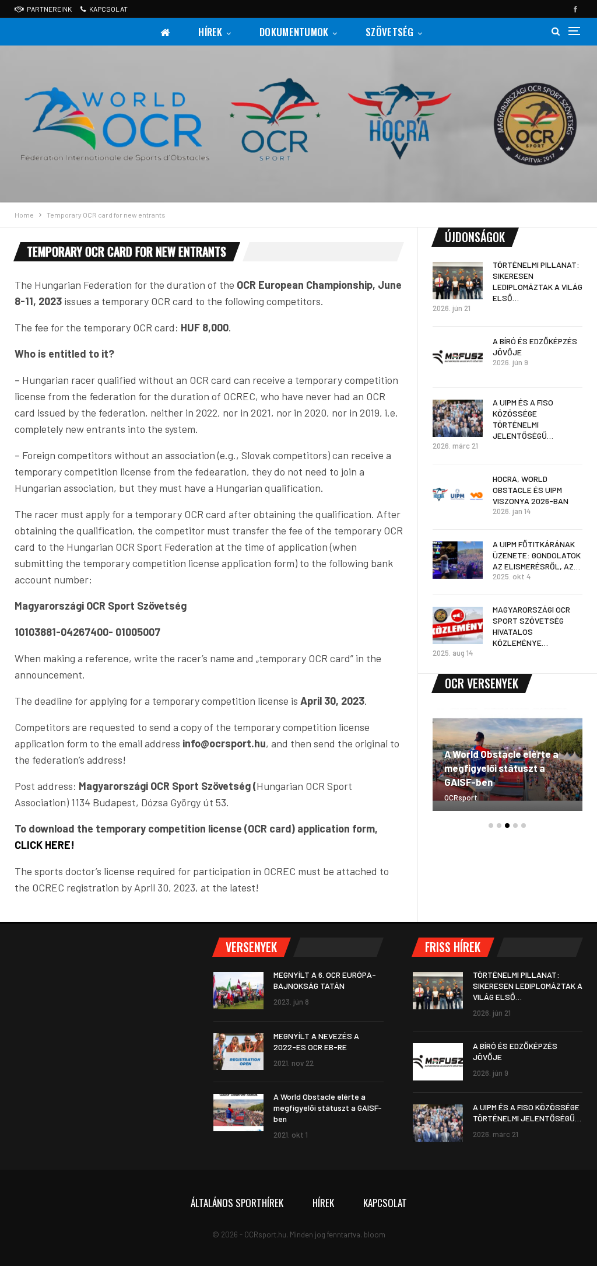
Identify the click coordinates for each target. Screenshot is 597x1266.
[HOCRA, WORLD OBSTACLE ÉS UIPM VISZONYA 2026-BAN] (458, 494)
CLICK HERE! (45, 844)
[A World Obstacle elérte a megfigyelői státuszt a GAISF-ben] (238, 1112)
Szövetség (390, 32)
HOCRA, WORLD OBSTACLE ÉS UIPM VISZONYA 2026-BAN (530, 490)
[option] (508, 765)
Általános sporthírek (237, 1202)
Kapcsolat (108, 9)
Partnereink (49, 9)
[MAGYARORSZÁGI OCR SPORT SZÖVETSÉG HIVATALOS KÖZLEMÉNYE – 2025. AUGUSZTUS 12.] (458, 625)
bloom (374, 1234)
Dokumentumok (294, 32)
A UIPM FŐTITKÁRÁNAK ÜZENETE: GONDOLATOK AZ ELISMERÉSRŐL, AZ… (537, 555)
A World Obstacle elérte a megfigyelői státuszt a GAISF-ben (501, 768)
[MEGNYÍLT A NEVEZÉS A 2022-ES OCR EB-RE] (238, 1052)
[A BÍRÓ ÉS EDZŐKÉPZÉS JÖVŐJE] (458, 357)
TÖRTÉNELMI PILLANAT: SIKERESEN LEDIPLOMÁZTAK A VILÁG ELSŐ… (527, 986)
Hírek (210, 32)
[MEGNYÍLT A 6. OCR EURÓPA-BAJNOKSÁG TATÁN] (238, 990)
